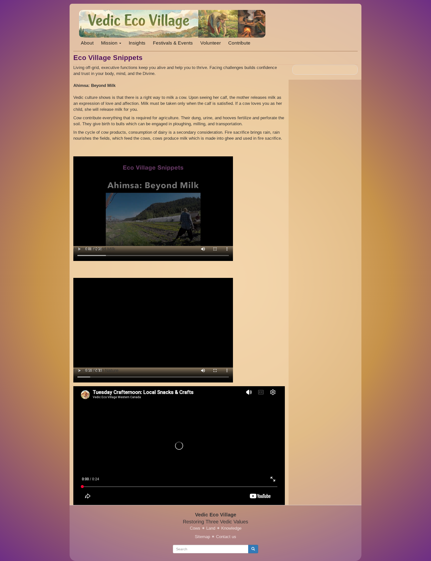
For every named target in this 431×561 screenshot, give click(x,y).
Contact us (226, 536)
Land (210, 528)
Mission (110, 43)
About (87, 43)
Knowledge (231, 528)
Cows (195, 528)
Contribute (239, 43)
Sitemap (202, 536)
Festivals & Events (173, 43)
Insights (137, 43)
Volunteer (210, 43)
